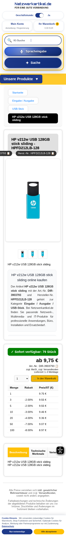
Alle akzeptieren (49, 531)
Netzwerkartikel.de (33, 5)
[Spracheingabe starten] (33, 51)
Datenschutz (8, 526)
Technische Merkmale (38, 452)
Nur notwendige (17, 531)
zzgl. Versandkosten (48, 369)
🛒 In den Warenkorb (44, 378)
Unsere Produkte (21, 79)
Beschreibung (18, 452)
